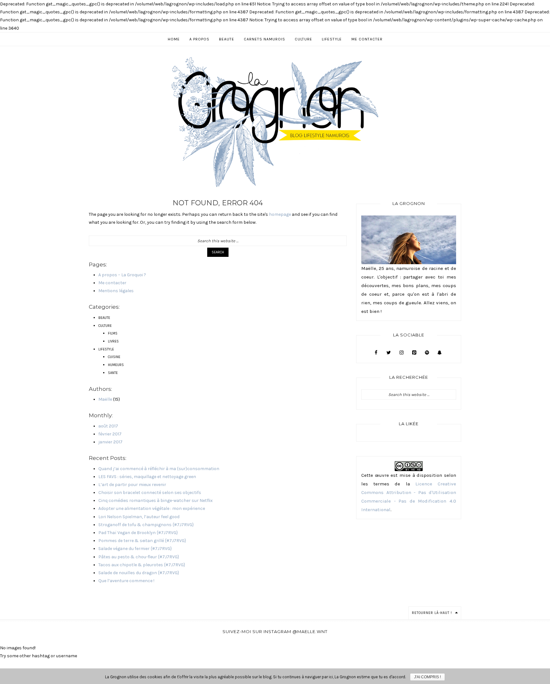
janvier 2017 (110, 442)
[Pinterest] (414, 352)
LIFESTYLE (106, 349)
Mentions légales (116, 290)
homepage (280, 214)
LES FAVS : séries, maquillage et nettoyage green (147, 476)
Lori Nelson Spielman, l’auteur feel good (139, 516)
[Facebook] (375, 352)
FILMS (112, 333)
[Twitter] (388, 352)
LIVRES (113, 341)
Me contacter (112, 283)
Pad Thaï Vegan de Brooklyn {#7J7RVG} (138, 532)
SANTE (113, 373)
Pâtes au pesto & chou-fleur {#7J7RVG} (138, 557)
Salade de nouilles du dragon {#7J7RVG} (138, 572)
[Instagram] (401, 352)
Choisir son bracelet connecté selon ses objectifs (149, 492)
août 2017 (108, 426)
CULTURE (105, 326)
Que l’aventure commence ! (126, 580)
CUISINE (114, 357)
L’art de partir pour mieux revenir (132, 484)
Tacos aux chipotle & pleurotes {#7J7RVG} (141, 565)
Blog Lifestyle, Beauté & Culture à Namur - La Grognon (275, 122)
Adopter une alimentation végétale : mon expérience (151, 508)
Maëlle (105, 399)
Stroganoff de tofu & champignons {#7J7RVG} (146, 524)
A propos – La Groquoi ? (122, 275)
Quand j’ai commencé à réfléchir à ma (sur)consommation (158, 468)
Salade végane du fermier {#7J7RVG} (135, 548)
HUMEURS (116, 365)
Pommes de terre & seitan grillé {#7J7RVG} (142, 540)
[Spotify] (426, 352)
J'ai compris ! (427, 677)
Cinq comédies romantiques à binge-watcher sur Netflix (155, 500)
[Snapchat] (439, 352)
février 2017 (110, 434)
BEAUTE (104, 318)
